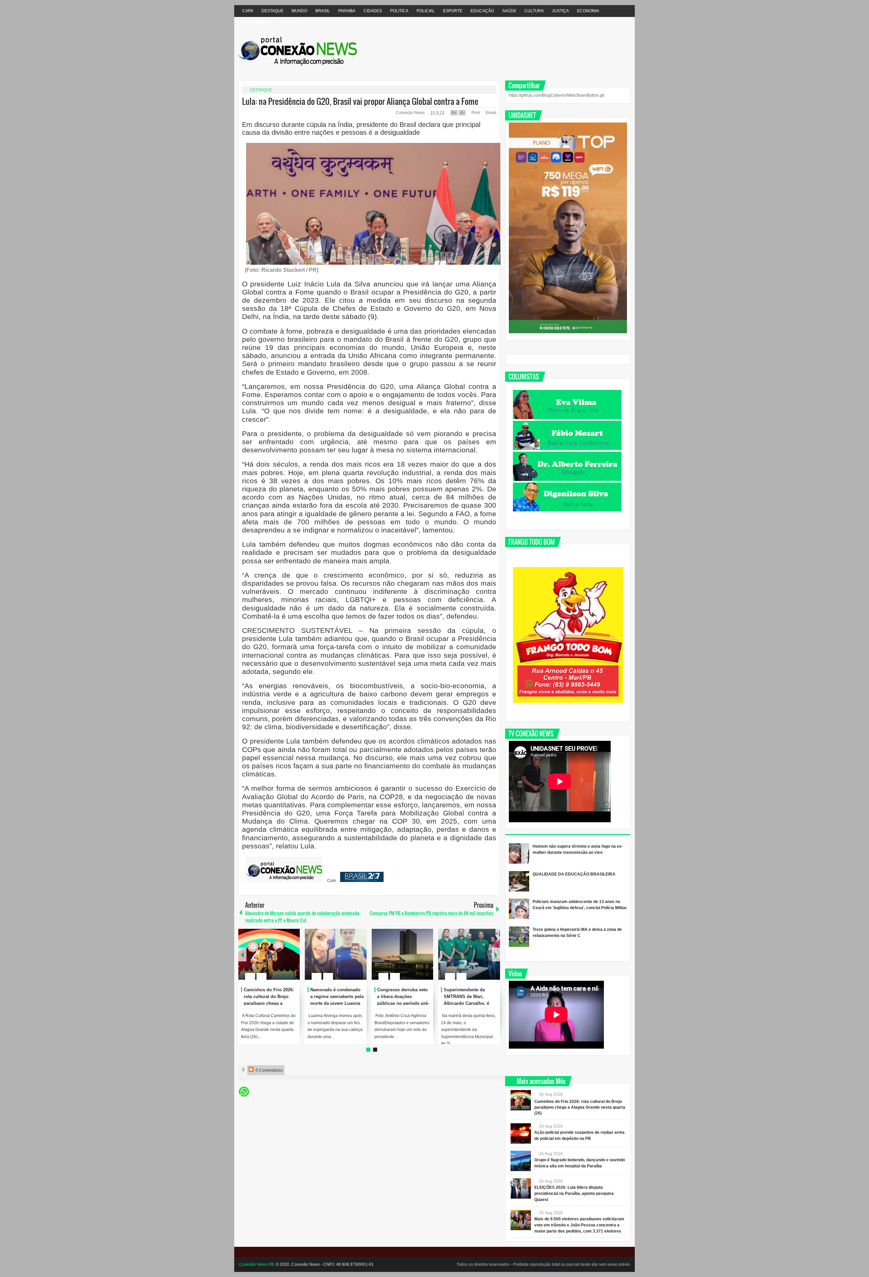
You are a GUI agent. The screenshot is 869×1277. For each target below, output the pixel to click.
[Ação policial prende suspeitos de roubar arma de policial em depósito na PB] (521, 1133)
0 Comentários (269, 1070)
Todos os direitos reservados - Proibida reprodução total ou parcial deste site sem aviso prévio (543, 1264)
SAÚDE (509, 10)
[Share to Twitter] (283, 960)
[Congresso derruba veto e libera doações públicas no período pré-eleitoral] (402, 954)
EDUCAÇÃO (482, 10)
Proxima (242, 954)
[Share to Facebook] (274, 960)
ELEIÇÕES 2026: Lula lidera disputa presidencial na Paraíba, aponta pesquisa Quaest (574, 1193)
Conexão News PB (256, 1264)
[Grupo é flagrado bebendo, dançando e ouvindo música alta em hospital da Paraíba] (521, 1161)
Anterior (496, 954)
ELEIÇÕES (292, 22)
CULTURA (534, 10)
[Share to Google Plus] (292, 960)
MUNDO (299, 10)
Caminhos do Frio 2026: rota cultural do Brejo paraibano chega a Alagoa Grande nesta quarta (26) (269, 1003)
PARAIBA (346, 10)
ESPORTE (452, 10)
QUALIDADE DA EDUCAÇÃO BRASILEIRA (574, 874)
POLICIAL (426, 10)
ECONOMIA (588, 10)
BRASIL (322, 10)
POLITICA (399, 10)
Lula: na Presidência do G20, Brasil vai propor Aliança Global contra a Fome (360, 101)
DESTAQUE (272, 10)
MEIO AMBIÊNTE (258, 22)
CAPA (247, 10)
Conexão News (411, 112)
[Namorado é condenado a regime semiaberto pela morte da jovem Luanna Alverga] (336, 954)
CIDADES (373, 10)
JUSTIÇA (560, 10)
